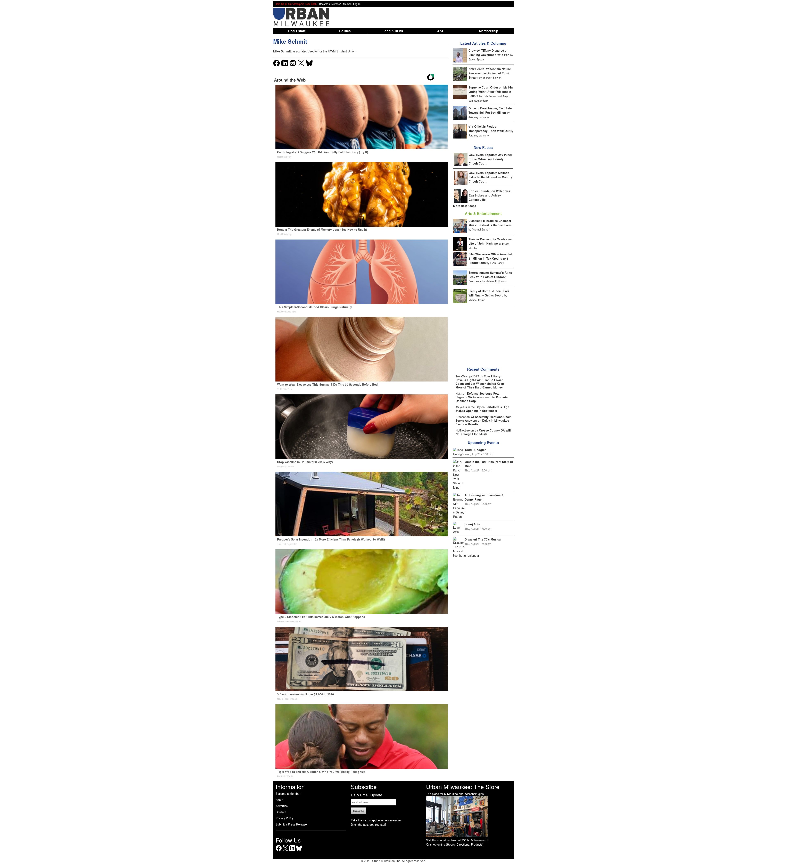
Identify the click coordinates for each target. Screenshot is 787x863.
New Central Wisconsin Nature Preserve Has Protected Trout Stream (490, 73)
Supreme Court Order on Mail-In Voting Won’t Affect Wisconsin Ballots (491, 91)
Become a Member (288, 793)
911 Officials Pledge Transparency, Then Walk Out (489, 128)
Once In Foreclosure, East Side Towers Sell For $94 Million (490, 110)
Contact (281, 812)
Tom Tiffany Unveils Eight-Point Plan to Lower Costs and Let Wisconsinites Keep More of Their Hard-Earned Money (480, 381)
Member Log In (352, 4)
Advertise (282, 806)
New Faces (483, 147)
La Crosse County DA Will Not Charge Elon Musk (483, 432)
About (279, 800)
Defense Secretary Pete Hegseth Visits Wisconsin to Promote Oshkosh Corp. (482, 397)
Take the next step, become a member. (376, 820)
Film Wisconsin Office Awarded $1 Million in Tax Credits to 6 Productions (490, 258)
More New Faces (464, 206)
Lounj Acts (472, 524)
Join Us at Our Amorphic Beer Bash (296, 4)
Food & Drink (392, 30)
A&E (440, 30)
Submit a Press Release (291, 824)
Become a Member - (331, 4)
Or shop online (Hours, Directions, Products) (454, 844)
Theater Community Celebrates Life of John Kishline (490, 241)
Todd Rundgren (476, 450)
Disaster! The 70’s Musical (483, 539)
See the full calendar (466, 555)
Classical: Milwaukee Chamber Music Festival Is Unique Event (490, 223)
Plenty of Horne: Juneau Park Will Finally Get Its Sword (489, 293)
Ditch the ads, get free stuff (368, 824)
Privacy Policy (284, 818)
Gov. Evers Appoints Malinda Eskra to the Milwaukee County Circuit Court (490, 177)
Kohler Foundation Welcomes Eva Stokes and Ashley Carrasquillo (489, 195)
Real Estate (297, 30)
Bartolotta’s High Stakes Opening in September (482, 409)
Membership (488, 30)
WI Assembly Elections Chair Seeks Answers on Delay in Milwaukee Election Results (483, 420)
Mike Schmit (290, 41)
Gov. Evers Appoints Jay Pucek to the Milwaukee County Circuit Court (491, 159)
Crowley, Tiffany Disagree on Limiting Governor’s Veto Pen (489, 52)
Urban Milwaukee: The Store (462, 786)
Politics (345, 30)
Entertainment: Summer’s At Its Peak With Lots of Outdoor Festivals (490, 276)
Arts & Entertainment (483, 213)
